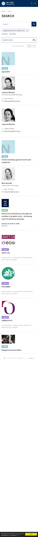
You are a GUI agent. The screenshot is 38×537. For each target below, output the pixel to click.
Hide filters (5, 34)
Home (3, 11)
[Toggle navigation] (35, 3)
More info (18, 535)
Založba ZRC (10, 4)
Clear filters (12, 34)
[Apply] (34, 24)
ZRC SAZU (10, 3)
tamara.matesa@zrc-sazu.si (12, 101)
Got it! (31, 534)
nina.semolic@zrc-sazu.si (11, 192)
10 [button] (29, 46)
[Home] (3, 3)
